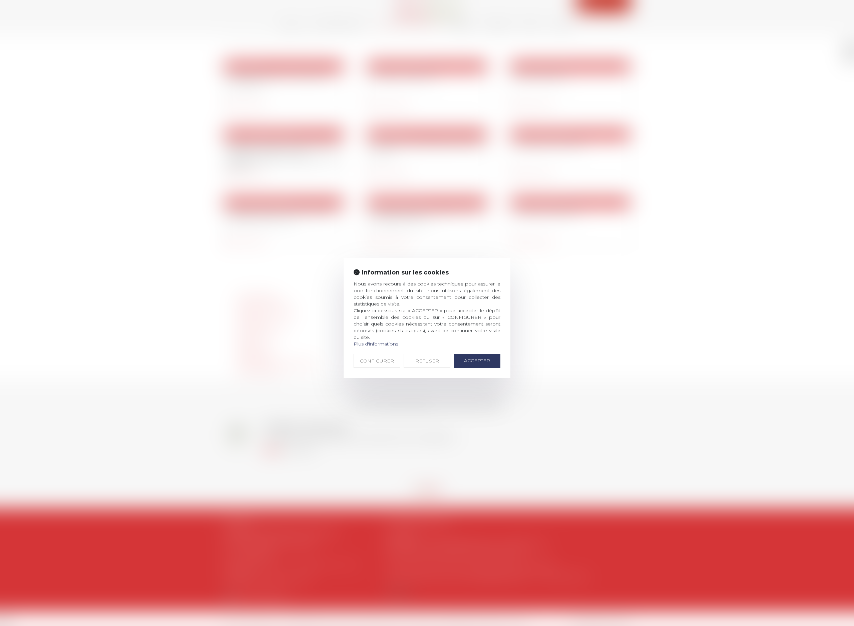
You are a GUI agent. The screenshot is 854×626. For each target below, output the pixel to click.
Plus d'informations (376, 344)
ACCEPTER (477, 361)
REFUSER (427, 361)
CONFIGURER (377, 361)
